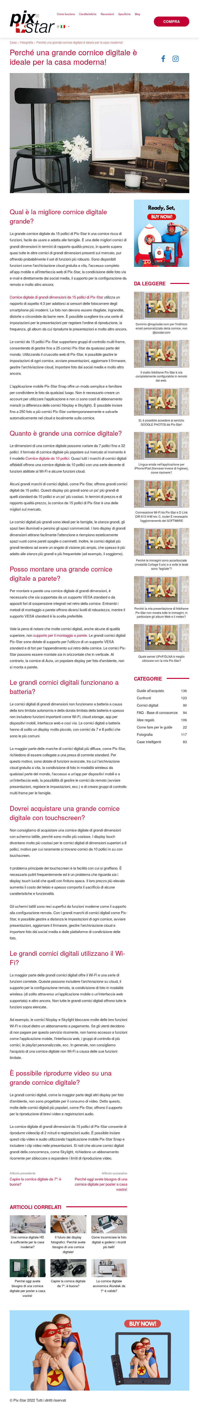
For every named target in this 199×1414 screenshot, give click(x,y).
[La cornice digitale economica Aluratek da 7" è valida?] (109, 1268)
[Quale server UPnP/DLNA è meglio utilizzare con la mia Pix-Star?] (161, 638)
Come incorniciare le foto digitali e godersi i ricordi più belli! (108, 1242)
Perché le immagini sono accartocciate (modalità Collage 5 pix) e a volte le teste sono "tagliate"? (161, 564)
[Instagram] (176, 59)
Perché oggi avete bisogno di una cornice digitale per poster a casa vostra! (101, 1184)
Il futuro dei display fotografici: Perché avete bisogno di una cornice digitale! (68, 1244)
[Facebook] (163, 59)
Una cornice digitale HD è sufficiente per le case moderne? (27, 1242)
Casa (13, 42)
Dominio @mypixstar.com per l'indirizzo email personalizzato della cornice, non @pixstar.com (161, 328)
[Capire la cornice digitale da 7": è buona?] (68, 1268)
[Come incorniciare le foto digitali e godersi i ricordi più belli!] (109, 1224)
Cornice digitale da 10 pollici (47, 458)
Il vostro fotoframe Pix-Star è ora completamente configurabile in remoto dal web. (161, 376)
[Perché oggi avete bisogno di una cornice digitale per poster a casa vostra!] (28, 1268)
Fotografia (26, 42)
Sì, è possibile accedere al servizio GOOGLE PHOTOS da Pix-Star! (161, 422)
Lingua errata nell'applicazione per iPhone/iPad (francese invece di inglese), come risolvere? (161, 468)
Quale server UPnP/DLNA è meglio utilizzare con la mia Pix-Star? (161, 658)
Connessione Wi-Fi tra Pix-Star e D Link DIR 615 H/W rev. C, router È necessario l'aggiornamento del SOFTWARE (161, 516)
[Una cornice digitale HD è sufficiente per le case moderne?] (28, 1224)
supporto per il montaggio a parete (60, 635)
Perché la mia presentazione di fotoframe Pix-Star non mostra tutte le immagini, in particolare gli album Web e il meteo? (161, 612)
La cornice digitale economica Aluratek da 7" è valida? (109, 1286)
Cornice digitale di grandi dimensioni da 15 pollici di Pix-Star (56, 297)
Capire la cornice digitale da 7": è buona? (68, 1283)
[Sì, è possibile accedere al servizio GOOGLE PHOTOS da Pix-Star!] (161, 402)
